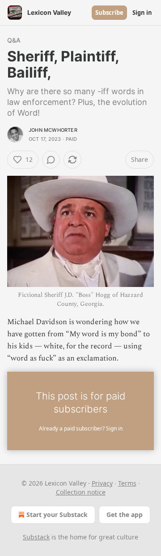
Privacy (102, 483)
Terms (127, 483)
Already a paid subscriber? (81, 428)
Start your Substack (57, 514)
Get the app (124, 514)
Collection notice (81, 492)
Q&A (14, 40)
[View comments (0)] (51, 160)
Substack (36, 537)
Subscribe (109, 13)
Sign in (142, 13)
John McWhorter (53, 130)
